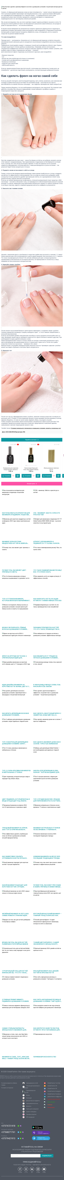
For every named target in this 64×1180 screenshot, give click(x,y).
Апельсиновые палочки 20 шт (51, 468)
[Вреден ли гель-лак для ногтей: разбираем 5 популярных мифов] (16, 929)
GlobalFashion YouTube (54, 1083)
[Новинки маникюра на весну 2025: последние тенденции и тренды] (47, 843)
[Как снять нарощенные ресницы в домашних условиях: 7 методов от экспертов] (47, 986)
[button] (10, 465)
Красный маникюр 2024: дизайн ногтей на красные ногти (46, 972)
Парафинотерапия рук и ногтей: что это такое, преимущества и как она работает (46, 629)
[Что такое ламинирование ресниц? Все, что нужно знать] (47, 557)
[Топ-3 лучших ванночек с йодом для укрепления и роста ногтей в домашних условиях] (47, 786)
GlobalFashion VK (52, 1088)
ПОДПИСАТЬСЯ (46, 1155)
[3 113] (26, 1169)
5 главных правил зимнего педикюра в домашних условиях (15, 1000)
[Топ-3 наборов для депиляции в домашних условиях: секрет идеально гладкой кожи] (16, 728)
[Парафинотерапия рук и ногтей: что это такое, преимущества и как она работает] (47, 614)
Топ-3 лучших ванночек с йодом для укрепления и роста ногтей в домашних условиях (46, 800)
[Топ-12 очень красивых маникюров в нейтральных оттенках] (16, 757)
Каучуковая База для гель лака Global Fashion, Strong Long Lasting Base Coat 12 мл (30, 469)
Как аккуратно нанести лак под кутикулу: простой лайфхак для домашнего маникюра (46, 1030)
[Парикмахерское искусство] (47, 1043)
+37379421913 (8, 1138)
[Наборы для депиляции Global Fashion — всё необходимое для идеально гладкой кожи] (47, 757)
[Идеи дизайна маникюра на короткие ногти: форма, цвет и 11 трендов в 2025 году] (16, 671)
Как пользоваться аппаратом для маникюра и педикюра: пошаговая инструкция (16, 514)
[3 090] (44, 1169)
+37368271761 (8, 1132)
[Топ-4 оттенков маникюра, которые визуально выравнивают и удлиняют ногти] (16, 585)
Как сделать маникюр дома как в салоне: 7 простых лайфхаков (46, 743)
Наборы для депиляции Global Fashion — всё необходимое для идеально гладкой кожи (46, 772)
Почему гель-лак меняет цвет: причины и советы (14, 571)
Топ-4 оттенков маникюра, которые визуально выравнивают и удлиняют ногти (16, 600)
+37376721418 (8, 1126)
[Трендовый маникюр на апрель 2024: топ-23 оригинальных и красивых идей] (16, 814)
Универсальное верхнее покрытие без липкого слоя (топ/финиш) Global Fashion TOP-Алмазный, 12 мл (10, 469)
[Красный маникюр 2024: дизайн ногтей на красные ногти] (47, 957)
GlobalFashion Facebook (54, 1094)
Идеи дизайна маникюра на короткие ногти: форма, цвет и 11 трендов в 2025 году (15, 686)
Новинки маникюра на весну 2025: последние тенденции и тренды (46, 857)
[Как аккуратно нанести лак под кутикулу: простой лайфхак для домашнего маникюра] (47, 1015)
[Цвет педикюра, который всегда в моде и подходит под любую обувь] (16, 786)
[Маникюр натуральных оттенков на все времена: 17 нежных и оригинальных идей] (47, 814)
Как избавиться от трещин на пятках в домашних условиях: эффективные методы (45, 657)
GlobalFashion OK (52, 1085)
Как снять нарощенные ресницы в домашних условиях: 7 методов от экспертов (47, 1001)
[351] (32, 1169)
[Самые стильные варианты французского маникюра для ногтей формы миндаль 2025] (16, 1015)
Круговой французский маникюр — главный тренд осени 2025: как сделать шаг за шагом (47, 915)
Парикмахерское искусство (44, 1057)
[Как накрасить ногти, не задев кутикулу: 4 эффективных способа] (47, 585)
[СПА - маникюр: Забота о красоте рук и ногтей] (47, 499)
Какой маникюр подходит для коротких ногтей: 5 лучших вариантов (14, 886)
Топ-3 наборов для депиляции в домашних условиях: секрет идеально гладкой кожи (15, 743)
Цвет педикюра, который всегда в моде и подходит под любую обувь (16, 800)
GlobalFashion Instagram (54, 1091)
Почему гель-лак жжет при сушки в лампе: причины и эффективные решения (47, 886)
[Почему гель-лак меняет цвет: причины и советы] (16, 557)
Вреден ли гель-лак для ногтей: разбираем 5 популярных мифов (15, 943)
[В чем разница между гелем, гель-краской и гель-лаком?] (47, 671)
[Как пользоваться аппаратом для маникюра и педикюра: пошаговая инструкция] (16, 499)
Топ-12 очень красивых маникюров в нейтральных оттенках (16, 771)
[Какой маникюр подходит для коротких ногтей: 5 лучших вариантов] (16, 871)
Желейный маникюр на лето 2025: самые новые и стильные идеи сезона (15, 915)
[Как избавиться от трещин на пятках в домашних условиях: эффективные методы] (47, 643)
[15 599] (20, 1169)
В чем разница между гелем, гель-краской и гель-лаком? (47, 685)
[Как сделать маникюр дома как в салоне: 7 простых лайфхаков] (47, 728)
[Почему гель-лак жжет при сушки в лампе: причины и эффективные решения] (47, 871)
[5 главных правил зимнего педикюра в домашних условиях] (16, 986)
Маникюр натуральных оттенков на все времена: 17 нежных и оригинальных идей (46, 829)
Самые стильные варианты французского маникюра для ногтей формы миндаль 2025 (14, 1030)
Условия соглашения (7, 1087)
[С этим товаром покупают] (17, 476)
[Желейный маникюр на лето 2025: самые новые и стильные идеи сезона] (16, 900)
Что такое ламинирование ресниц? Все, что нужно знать (47, 571)
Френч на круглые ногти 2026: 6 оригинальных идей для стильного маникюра (14, 657)
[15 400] (38, 1169)
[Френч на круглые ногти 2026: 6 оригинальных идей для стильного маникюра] (16, 643)
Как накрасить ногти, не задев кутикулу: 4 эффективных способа (47, 599)
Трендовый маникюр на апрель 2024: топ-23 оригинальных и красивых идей (14, 829)
